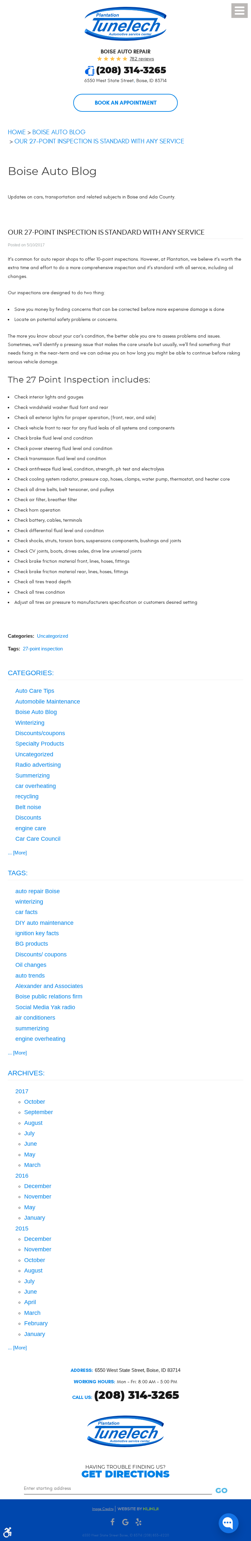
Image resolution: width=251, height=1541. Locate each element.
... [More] (17, 852)
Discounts (28, 817)
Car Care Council (37, 839)
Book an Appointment (126, 102)
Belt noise (28, 807)
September (38, 1112)
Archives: (26, 1073)
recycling (27, 796)
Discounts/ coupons (41, 954)
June (30, 1144)
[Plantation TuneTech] (126, 24)
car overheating (35, 786)
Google (125, 1522)
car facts (26, 912)
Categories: (31, 672)
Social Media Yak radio (45, 1007)
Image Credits (102, 1509)
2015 (21, 1228)
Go (221, 1491)
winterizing (29, 901)
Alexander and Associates (49, 986)
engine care (30, 828)
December (37, 1186)
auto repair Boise (37, 891)
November (37, 1196)
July (29, 1133)
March (32, 1165)
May (29, 1154)
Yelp (138, 1522)
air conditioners (35, 1017)
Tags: (18, 873)
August (33, 1123)
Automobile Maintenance (47, 701)
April (30, 1302)
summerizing (32, 1028)
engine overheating (40, 1039)
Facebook (112, 1522)
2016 (21, 1175)
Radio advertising (38, 765)
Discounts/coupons (40, 733)
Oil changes (30, 965)
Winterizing (29, 723)
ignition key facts (37, 933)
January (34, 1217)
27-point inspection (43, 648)
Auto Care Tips (34, 691)
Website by (138, 1508)
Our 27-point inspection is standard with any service (99, 141)
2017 (21, 1091)
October (34, 1101)
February (36, 1323)
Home (17, 132)
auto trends (30, 975)
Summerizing (32, 775)
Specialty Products (39, 743)
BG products (31, 943)
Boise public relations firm (48, 996)
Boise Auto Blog (59, 132)
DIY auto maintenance (44, 923)
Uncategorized (52, 636)
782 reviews (142, 59)
